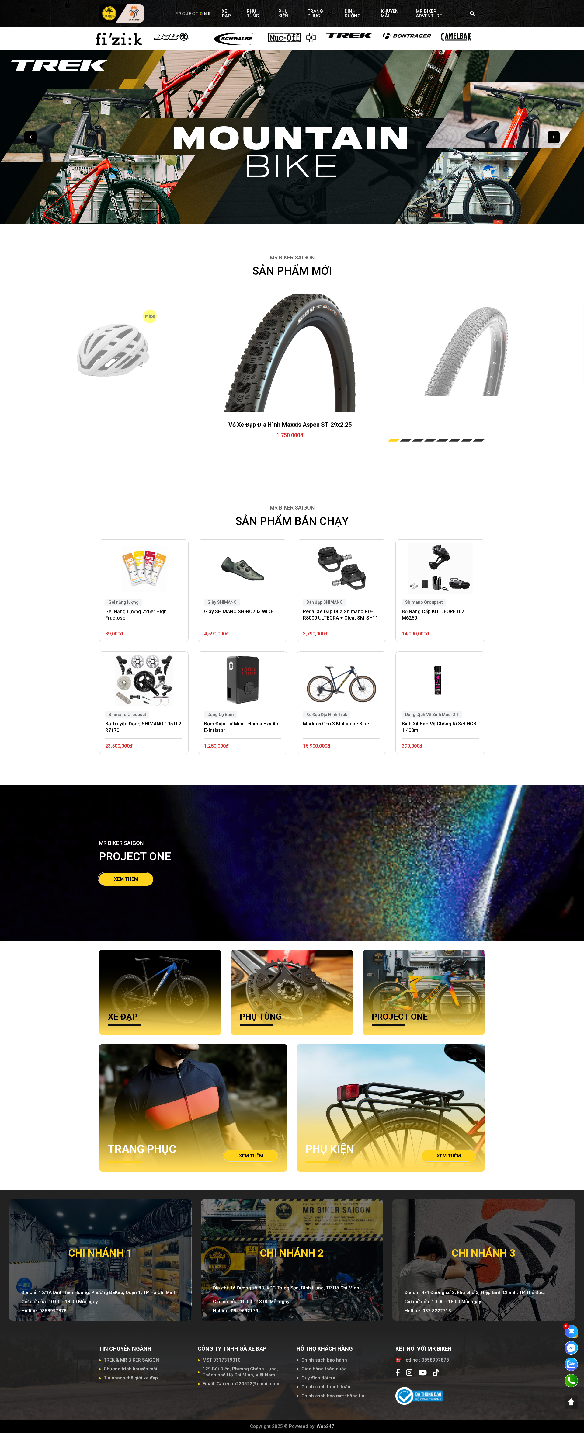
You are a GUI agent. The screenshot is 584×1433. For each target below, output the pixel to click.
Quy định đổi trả (318, 1378)
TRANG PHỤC (315, 14)
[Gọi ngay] (571, 1380)
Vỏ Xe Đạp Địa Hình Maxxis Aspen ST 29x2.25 (290, 424)
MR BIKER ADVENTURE (429, 14)
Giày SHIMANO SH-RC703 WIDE (238, 611)
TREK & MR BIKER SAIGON (131, 1360)
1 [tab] (394, 440)
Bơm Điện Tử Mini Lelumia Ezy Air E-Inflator (241, 727)
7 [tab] (467, 440)
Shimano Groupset (127, 714)
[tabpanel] (290, 353)
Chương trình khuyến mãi (130, 1369)
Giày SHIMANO (222, 602)
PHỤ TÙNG (253, 14)
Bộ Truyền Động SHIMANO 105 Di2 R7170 (143, 727)
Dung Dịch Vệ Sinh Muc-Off (431, 714)
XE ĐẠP (226, 14)
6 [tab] (455, 440)
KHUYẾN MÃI (389, 14)
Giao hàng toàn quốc (324, 1369)
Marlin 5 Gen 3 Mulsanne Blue (336, 724)
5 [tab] (442, 440)
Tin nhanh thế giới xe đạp (131, 1378)
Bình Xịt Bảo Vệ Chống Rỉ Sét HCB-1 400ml (440, 727)
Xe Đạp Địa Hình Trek (326, 714)
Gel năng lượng (124, 602)
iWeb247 (324, 1426)
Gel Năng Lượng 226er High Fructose (136, 615)
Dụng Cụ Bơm (220, 714)
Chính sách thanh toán (325, 1387)
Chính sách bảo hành (324, 1360)
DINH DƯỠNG (353, 14)
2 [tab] (406, 440)
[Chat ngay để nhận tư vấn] (571, 1347)
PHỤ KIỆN (283, 14)
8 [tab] (479, 440)
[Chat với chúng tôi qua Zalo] (571, 1364)
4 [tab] (430, 440)
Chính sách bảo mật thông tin (332, 1396)
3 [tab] (418, 440)
